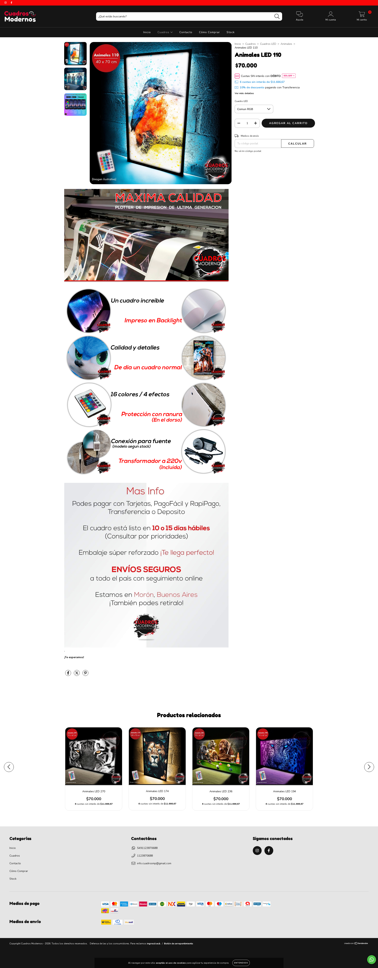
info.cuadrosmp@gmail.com (154, 863)
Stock (231, 32)
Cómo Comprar (209, 32)
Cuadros (164, 32)
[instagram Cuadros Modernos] (6, 3)
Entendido (241, 962)
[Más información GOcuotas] (289, 76)
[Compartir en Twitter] (77, 674)
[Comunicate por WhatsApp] (371, 959)
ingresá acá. (154, 943)
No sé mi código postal (248, 151)
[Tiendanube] (356, 944)
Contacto (185, 32)
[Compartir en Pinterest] (85, 674)
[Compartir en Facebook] (68, 674)
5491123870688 (147, 848)
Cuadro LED (241, 101)
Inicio (147, 32)
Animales (286, 44)
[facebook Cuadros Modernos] (11, 3)
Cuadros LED (268, 44)
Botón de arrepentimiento (178, 943)
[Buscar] (277, 16)
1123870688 (145, 856)
